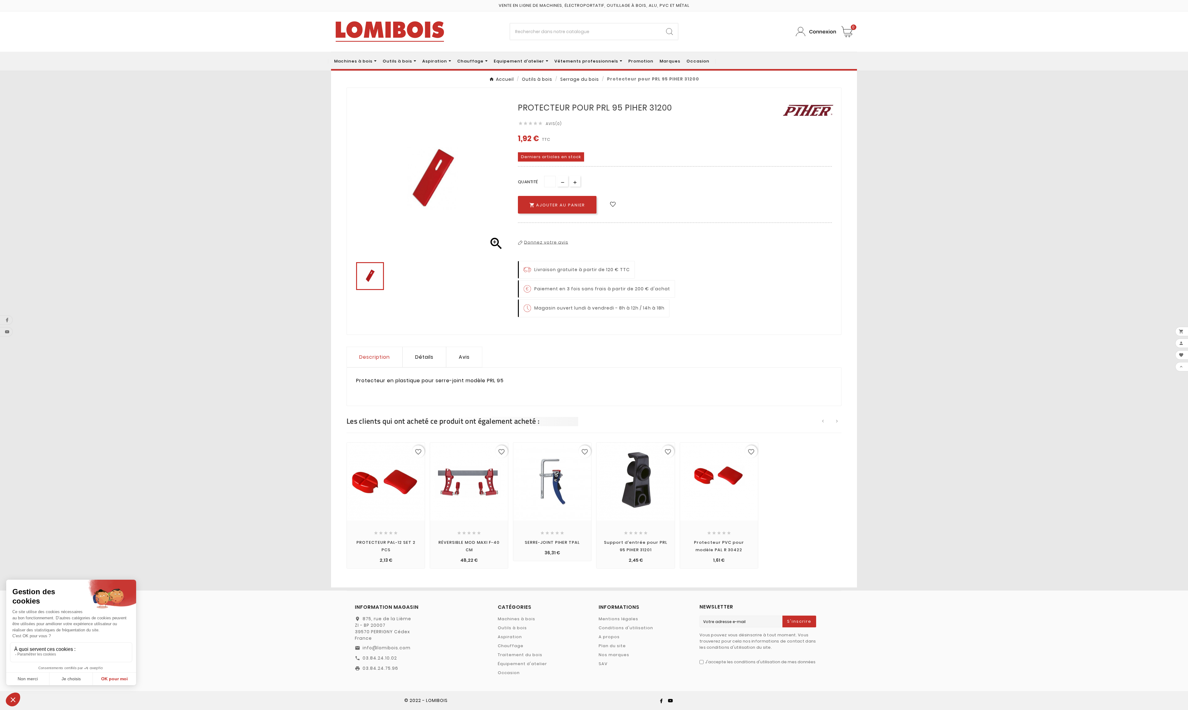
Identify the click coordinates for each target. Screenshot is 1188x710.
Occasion (509, 673)
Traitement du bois (520, 655)
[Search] (669, 31)
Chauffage (510, 646)
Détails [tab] (424, 357)
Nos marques (614, 655)
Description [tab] (374, 357)
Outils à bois (512, 628)
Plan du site (612, 646)
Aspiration (510, 637)
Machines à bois (516, 619)
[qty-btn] (575, 181)
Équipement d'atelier (522, 664)
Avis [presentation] (464, 357)
